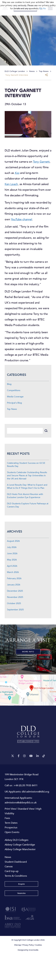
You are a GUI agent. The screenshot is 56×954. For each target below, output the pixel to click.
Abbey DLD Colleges (16, 840)
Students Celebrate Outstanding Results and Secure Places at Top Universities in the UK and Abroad (27, 475)
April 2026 (12, 565)
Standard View (26, 809)
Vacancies (21, 893)
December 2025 (15, 590)
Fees (7, 818)
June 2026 (12, 553)
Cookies (38, 945)
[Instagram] (24, 756)
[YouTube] (31, 756)
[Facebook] (18, 756)
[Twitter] (13, 756)
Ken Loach (11, 184)
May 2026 (12, 559)
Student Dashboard (16, 862)
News (8, 857)
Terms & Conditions (16, 876)
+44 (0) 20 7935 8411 (25, 785)
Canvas (9, 866)
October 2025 (14, 603)
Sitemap (17, 945)
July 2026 (11, 547)
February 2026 (14, 578)
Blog (9, 384)
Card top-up (12, 871)
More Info (28, 651)
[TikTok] (44, 756)
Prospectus (11, 827)
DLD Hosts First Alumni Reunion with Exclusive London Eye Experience (25, 496)
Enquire (21, 884)
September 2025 (15, 609)
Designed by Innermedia (28, 950)
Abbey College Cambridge (20, 844)
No (44, 8)
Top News (12, 409)
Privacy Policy (28, 945)
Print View (10, 809)
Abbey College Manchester (20, 849)
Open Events (12, 832)
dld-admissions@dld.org (35, 791)
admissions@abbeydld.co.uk (21, 802)
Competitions (13, 390)
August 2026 (13, 541)
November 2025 (15, 597)
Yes (40, 8)
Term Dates (11, 823)
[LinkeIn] (37, 756)
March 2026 (13, 572)
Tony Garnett (41, 162)
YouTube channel (21, 219)
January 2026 (13, 584)
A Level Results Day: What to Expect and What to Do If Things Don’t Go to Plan (27, 486)
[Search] (46, 430)
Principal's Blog (14, 402)
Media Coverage (15, 396)
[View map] (28, 690)
